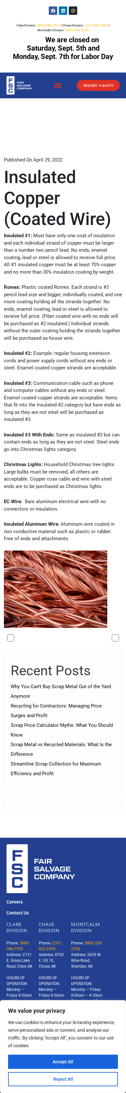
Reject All (63, 1079)
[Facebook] (53, 10)
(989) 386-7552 (48, 25)
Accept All (63, 1061)
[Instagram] (73, 10)
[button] (57, 86)
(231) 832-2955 (96, 25)
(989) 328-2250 (77, 30)
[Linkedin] (63, 10)
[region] (63, 1046)
